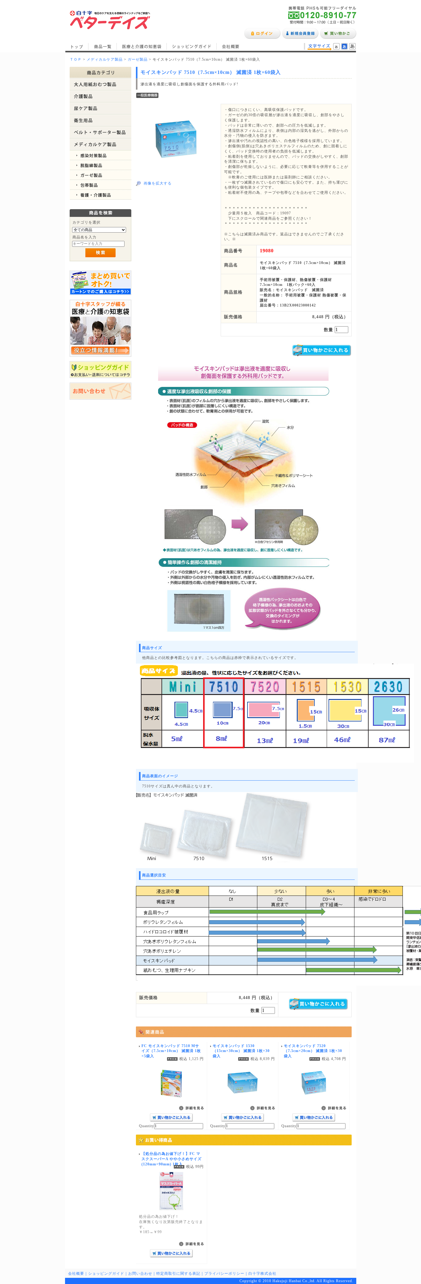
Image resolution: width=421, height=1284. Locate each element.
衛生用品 (100, 120)
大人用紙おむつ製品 (100, 84)
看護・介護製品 (100, 195)
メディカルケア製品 (105, 59)
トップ (76, 46)
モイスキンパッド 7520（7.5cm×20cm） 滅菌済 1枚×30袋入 (313, 1051)
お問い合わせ (140, 1273)
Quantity (146, 1126)
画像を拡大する (158, 183)
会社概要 (231, 46)
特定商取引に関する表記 (178, 1273)
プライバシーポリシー (224, 1273)
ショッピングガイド (192, 46)
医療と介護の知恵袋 (142, 46)
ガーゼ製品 (138, 59)
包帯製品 (100, 185)
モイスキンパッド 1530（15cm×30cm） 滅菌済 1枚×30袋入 (241, 1051)
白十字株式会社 (262, 1273)
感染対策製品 (100, 155)
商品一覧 (102, 46)
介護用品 (100, 96)
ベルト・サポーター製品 (100, 132)
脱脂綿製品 (100, 165)
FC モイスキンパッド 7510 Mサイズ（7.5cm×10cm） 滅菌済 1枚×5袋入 (171, 1051)
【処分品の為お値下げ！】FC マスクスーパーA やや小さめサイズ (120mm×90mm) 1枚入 (171, 1159)
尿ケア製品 (100, 108)
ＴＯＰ (76, 59)
